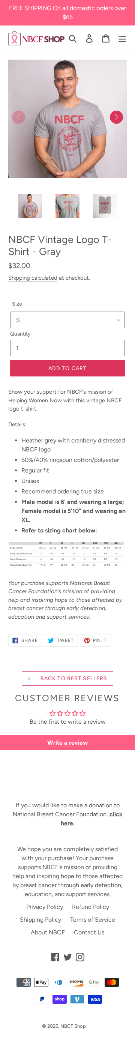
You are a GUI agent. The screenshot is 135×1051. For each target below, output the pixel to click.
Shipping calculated (32, 277)
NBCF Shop (73, 1026)
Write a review (67, 742)
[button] (116, 117)
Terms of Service (92, 919)
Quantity (20, 334)
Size (17, 304)
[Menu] (122, 38)
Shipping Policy (40, 919)
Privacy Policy (44, 906)
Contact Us (89, 932)
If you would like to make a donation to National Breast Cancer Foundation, (68, 814)
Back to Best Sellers (73, 678)
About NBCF (48, 932)
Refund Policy (90, 906)
